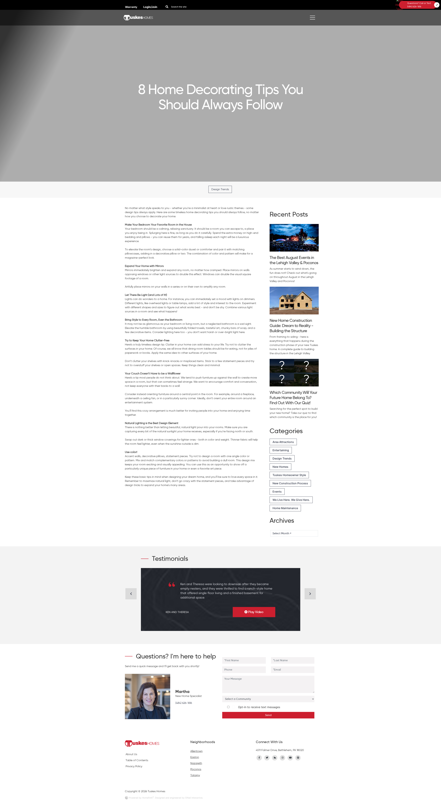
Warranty (131, 7)
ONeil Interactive (193, 797)
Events (277, 491)
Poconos (195, 769)
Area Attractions (283, 442)
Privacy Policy (134, 766)
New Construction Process (290, 483)
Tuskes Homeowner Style (289, 475)
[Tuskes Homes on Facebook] (259, 757)
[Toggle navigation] (312, 17)
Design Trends (220, 189)
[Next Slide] (310, 593)
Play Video (255, 612)
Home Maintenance (285, 508)
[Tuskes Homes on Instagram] (282, 757)
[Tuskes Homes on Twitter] (267, 757)
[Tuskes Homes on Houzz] (274, 757)
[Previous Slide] (131, 593)
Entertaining (281, 450)
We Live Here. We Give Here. (291, 500)
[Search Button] (167, 6)
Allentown (196, 751)
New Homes (280, 466)
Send (268, 715)
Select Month (281, 533)
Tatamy (195, 775)
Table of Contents (137, 760)
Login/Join (150, 7)
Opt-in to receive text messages (258, 707)
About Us (131, 754)
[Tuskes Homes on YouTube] (290, 757)
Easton (194, 757)
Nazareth (196, 763)
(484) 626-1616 (183, 702)
